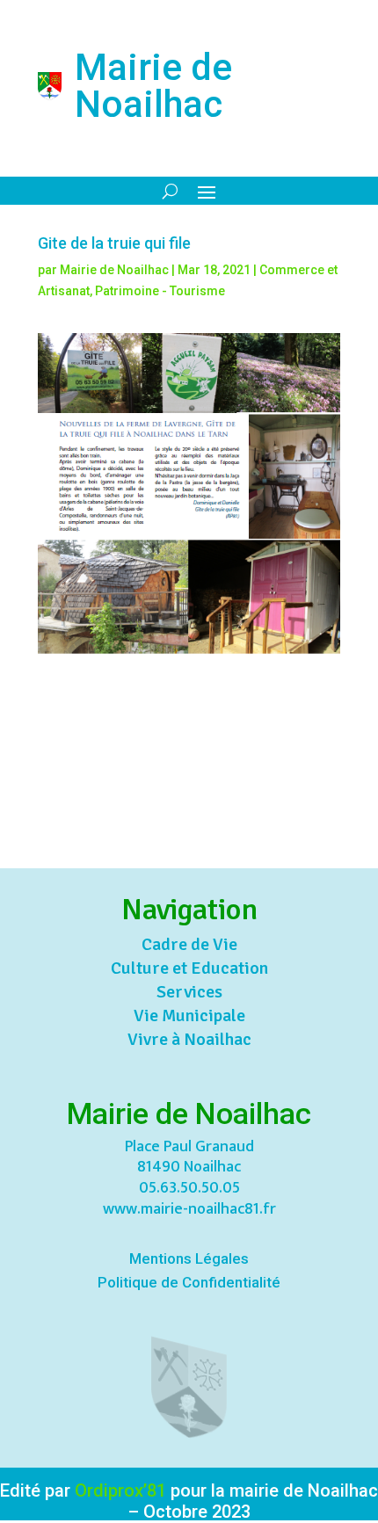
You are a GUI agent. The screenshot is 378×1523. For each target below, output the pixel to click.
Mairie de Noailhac (114, 270)
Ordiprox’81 (120, 1490)
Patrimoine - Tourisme (160, 291)
